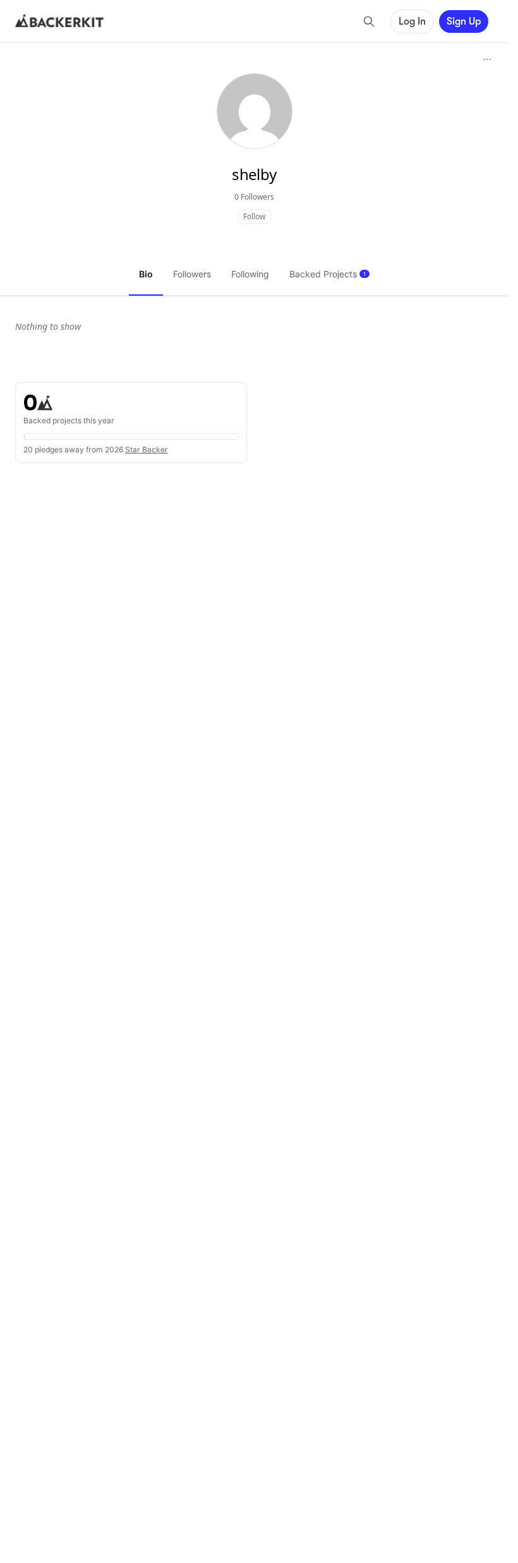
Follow (254, 216)
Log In (412, 21)
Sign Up (464, 21)
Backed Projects (327, 274)
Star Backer (146, 449)
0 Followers (254, 196)
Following (250, 274)
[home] (59, 21)
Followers (192, 274)
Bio (146, 274)
